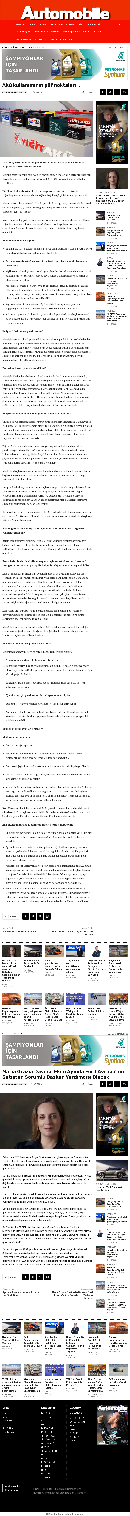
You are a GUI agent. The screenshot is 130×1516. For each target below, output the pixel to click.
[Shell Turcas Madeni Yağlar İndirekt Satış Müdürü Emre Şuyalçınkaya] (118, 999)
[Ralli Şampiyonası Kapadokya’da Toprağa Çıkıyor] (100, 231)
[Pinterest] (117, 92)
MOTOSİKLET (41, 39)
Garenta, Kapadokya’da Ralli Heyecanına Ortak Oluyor (115, 299)
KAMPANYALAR (56, 24)
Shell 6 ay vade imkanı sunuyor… (20, 931)
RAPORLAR (65, 39)
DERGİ (52, 39)
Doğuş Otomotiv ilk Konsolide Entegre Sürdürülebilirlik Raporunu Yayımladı (116, 264)
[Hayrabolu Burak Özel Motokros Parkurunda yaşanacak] (100, 279)
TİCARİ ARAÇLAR (22, 32)
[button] (120, 24)
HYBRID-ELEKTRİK (74, 24)
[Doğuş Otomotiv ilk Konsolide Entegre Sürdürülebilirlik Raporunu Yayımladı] (100, 261)
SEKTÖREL (55, 32)
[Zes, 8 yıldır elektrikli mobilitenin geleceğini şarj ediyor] (100, 246)
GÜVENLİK (86, 32)
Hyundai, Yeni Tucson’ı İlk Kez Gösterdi (114, 217)
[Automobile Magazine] (65, 10)
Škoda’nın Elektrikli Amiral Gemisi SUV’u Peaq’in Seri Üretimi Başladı (54, 1014)
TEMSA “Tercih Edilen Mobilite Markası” (96, 1011)
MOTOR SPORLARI (23, 39)
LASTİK (97, 32)
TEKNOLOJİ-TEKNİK (71, 32)
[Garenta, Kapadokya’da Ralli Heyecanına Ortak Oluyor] (100, 296)
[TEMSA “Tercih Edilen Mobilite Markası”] (97, 999)
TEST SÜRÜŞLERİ (92, 24)
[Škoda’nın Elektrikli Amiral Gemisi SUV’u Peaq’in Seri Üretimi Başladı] (54, 999)
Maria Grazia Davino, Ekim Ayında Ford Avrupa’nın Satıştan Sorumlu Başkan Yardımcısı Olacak (110, 199)
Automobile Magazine (16, 92)
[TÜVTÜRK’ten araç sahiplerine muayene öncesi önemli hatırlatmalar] (100, 314)
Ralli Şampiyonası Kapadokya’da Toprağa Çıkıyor (115, 232)
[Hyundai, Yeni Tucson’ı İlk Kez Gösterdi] (100, 215)
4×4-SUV (33, 24)
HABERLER (20, 24)
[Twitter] (110, 92)
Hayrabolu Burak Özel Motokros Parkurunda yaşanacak (117, 282)
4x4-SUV (110, 212)
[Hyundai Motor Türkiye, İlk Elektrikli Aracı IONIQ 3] (75, 999)
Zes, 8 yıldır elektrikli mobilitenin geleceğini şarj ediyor (117, 248)
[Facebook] (103, 92)
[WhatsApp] (124, 92)
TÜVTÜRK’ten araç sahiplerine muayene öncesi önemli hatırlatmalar (117, 317)
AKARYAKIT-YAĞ (40, 32)
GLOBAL (43, 24)
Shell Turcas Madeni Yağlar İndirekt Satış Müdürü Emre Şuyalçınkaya (117, 1014)
